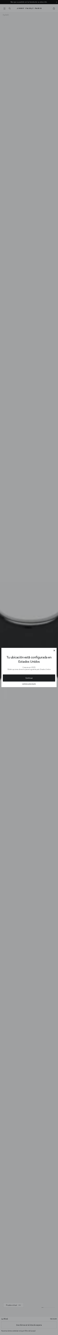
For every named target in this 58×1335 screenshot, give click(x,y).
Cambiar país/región (29, 683)
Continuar (29, 678)
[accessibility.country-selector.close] (54, 650)
